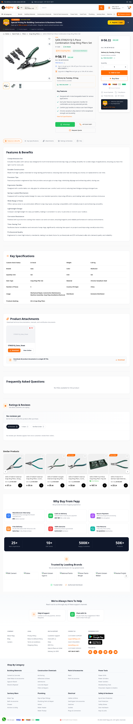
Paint (69, 675)
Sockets (70, 707)
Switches (71, 704)
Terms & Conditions (34, 642)
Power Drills (102, 675)
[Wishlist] (49, 39)
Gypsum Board (12, 682)
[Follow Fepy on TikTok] (110, 652)
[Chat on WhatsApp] (4, 719)
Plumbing (41, 693)
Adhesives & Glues (44, 678)
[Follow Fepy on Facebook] (90, 652)
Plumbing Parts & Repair (46, 701)
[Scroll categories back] (15, 14)
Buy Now (115, 78)
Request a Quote (125, 14)
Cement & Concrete (13, 675)
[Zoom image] (49, 78)
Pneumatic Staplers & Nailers (108, 688)
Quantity (104, 63)
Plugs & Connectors (74, 711)
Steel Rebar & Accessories (15, 678)
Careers (9, 642)
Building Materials (14, 670)
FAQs (49, 642)
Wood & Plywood (12, 685)
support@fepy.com (74, 639)
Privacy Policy (32, 636)
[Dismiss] (128, 22)
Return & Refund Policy (35, 639)
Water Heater (42, 707)
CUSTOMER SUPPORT (75, 636)
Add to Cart (115, 73)
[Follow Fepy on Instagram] (100, 652)
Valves (40, 704)
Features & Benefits (13, 141)
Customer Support (54, 636)
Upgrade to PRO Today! (109, 107)
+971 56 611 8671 (73, 651)
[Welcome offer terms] (68, 68)
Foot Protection (103, 701)
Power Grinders (103, 678)
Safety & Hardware (105, 693)
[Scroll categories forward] (114, 14)
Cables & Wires (73, 698)
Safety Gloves (102, 704)
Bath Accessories (12, 701)
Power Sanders (103, 682)
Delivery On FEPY (53, 651)
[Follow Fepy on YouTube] (116, 652)
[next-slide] (126, 575)
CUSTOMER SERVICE (74, 648)
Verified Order (38, 427)
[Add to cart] (20, 485)
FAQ (80, 141)
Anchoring (41, 675)
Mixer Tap (10, 698)
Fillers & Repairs (43, 688)
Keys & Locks (102, 711)
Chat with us (52, 639)
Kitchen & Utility (12, 707)
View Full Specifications (64, 116)
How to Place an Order (55, 648)
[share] (49, 44)
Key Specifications (33, 141)
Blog (8, 639)
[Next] (50, 59)
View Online (27, 350)
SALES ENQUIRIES (74, 642)
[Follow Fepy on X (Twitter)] (95, 652)
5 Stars (25, 427)
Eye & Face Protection (105, 698)
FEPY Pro (50, 645)
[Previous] (5, 472)
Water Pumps (42, 711)
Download (15, 350)
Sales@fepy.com (73, 645)
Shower (9, 704)
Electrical (71, 693)
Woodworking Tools (104, 685)
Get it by (10, 482)
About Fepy (11, 636)
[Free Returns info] (64, 63)
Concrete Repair (43, 685)
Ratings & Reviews (67, 141)
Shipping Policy (33, 645)
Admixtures (41, 682)
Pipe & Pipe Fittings (44, 698)
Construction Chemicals (47, 670)
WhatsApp (66, 124)
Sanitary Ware (12, 693)
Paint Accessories (73, 678)
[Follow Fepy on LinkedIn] (105, 652)
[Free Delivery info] (70, 84)
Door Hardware (103, 707)
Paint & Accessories (75, 670)
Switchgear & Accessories (76, 701)
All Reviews (12, 427)
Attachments (49, 141)
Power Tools (103, 670)
